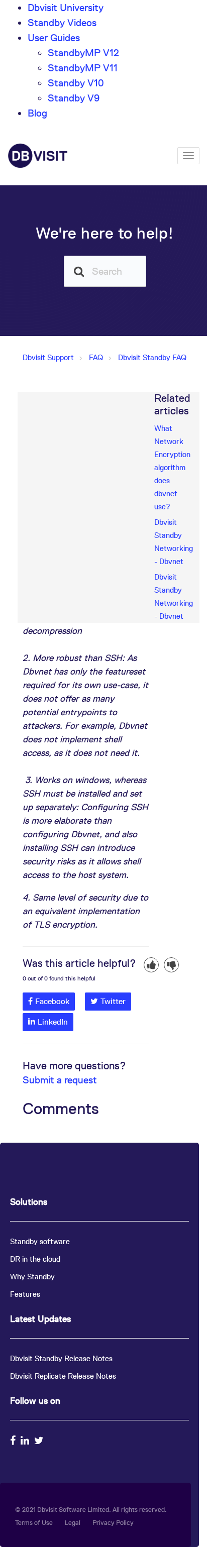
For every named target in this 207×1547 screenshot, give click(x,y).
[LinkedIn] (26, 1440)
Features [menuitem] (25, 1294)
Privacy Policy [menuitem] (113, 1522)
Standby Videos (62, 22)
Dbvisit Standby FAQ (152, 357)
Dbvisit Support (48, 357)
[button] (151, 964)
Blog (37, 113)
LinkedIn (53, 1022)
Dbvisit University (66, 7)
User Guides (54, 37)
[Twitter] (40, 1440)
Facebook (52, 1001)
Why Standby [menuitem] (32, 1276)
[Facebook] (14, 1440)
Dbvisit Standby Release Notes (61, 1358)
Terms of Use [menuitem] (34, 1522)
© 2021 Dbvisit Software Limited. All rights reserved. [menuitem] (91, 1509)
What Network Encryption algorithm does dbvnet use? (172, 467)
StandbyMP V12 (83, 52)
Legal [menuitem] (72, 1522)
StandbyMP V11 (83, 67)
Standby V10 (76, 82)
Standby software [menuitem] (40, 1241)
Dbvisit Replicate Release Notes (63, 1376)
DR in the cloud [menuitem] (35, 1259)
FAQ (96, 357)
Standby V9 (73, 97)
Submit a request (60, 1079)
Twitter (113, 1001)
